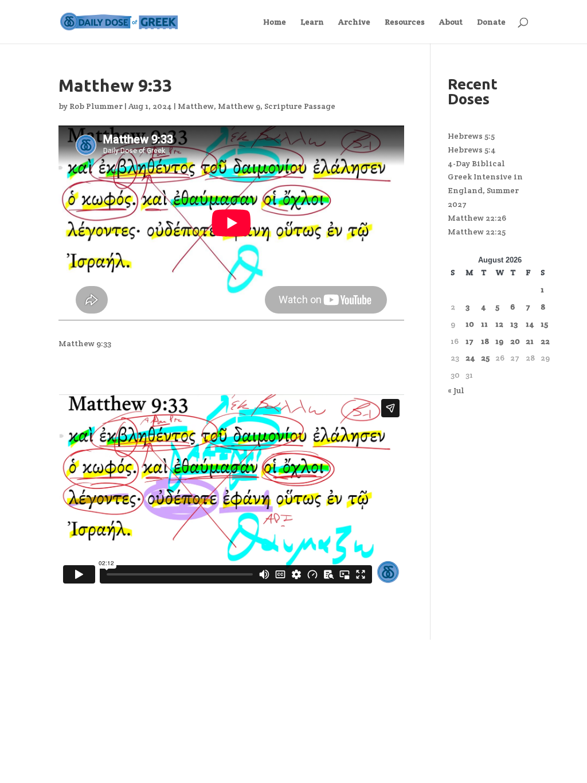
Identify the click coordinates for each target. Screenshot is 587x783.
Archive (354, 22)
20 (515, 341)
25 (485, 358)
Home (274, 22)
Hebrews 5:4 (472, 149)
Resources (405, 22)
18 (485, 341)
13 (514, 324)
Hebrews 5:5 (471, 136)
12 (499, 324)
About (451, 22)
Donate (491, 22)
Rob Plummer (96, 106)
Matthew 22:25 (477, 231)
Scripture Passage (299, 106)
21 (530, 341)
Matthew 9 (239, 106)
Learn (312, 22)
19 (499, 341)
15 (544, 324)
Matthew (196, 106)
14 (530, 324)
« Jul (456, 390)
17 (469, 341)
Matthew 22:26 (477, 218)
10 (469, 324)
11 (484, 324)
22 (545, 341)
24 (470, 358)
